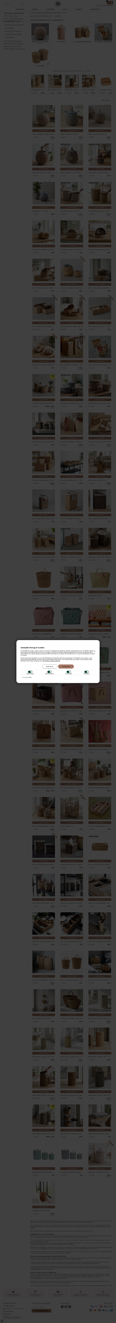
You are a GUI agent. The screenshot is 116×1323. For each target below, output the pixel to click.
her (35, 659)
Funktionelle (68, 673)
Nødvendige (30, 673)
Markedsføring (49, 673)
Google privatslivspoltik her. (52, 661)
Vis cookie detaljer (27, 677)
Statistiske (86, 673)
